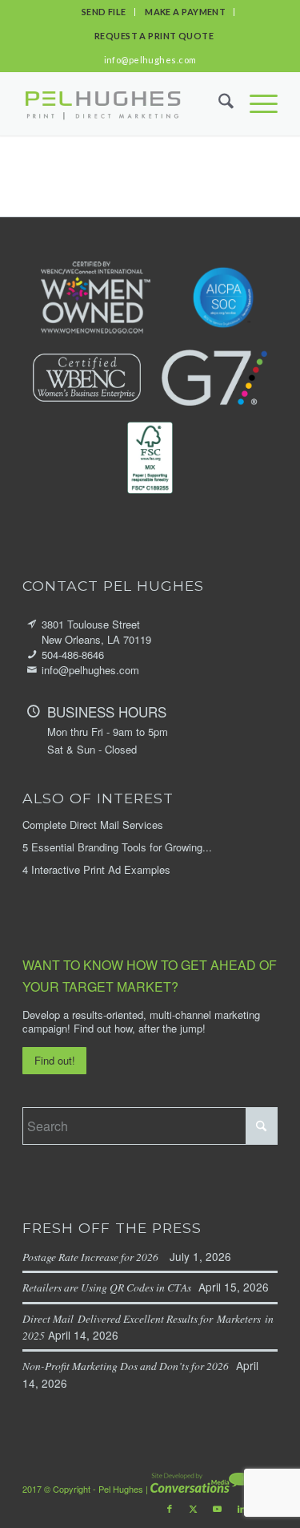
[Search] (218, 103)
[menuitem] (104, 12)
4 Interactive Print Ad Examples (96, 869)
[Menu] (256, 103)
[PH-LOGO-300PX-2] (102, 103)
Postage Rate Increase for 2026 (94, 1256)
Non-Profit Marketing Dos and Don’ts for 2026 (127, 1365)
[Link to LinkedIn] (242, 1508)
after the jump (170, 1028)
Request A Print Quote (154, 35)
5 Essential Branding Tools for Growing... (117, 847)
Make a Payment (185, 11)
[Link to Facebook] (170, 1508)
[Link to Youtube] (218, 1508)
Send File (104, 11)
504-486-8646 (73, 654)
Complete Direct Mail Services (92, 824)
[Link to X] (194, 1508)
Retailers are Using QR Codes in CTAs (108, 1287)
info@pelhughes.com (150, 60)
